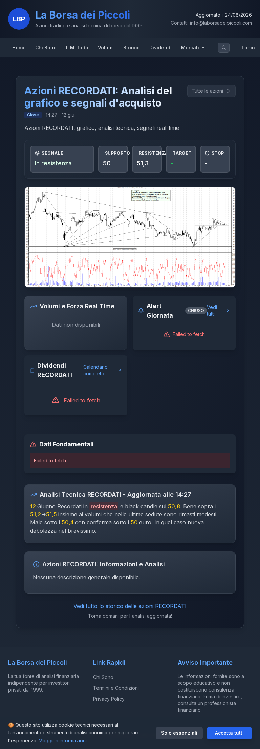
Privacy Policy (109, 699)
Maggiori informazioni (63, 740)
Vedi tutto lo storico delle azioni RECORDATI (130, 606)
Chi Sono (103, 677)
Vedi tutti (212, 310)
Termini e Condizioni (116, 688)
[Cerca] (224, 47)
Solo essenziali (179, 733)
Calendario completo (95, 370)
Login (248, 47)
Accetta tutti (229, 733)
